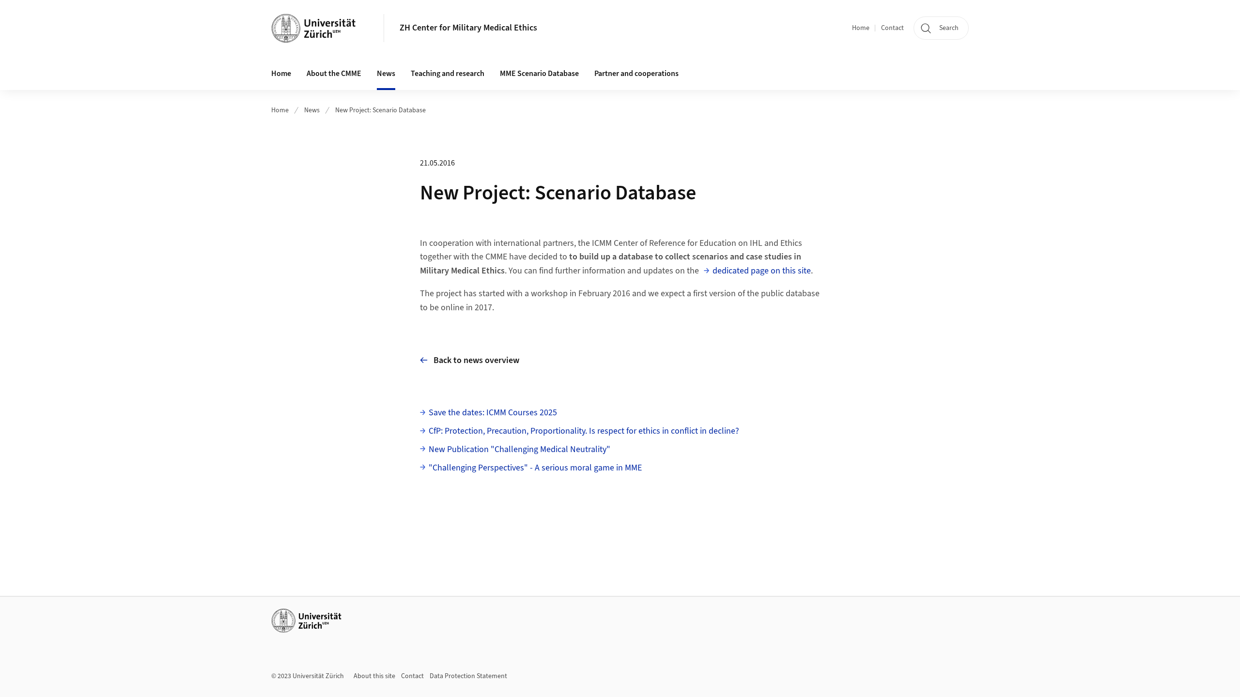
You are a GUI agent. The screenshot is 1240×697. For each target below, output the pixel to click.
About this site (374, 676)
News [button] (386, 73)
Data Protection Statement (468, 676)
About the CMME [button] (334, 73)
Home (860, 28)
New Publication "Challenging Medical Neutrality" (519, 449)
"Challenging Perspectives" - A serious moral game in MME (535, 468)
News (312, 110)
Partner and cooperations (636, 73)
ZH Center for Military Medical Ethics (468, 28)
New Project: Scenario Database (380, 110)
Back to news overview (476, 360)
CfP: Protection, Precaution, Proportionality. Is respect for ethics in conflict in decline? (584, 431)
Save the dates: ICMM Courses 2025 (493, 413)
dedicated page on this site (762, 271)
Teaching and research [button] (447, 73)
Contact (892, 28)
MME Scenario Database (539, 73)
